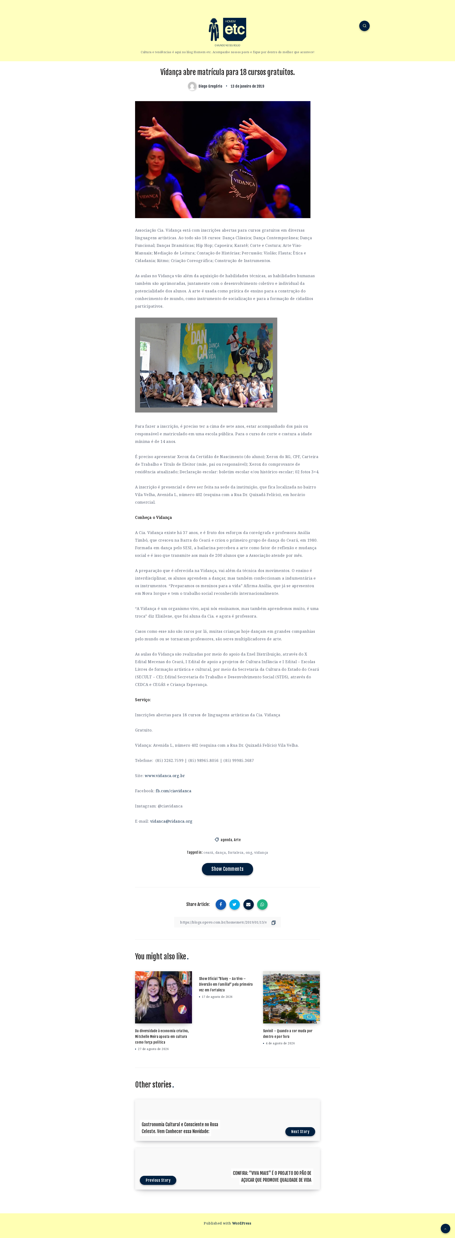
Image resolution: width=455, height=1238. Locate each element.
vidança (261, 852)
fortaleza (236, 852)
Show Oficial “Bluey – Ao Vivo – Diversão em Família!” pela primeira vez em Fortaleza (226, 984)
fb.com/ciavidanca (173, 790)
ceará (208, 852)
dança (220, 852)
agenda (226, 840)
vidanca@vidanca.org (171, 821)
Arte (237, 840)
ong (249, 852)
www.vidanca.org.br (165, 775)
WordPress (241, 1223)
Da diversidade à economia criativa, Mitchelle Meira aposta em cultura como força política (162, 1037)
